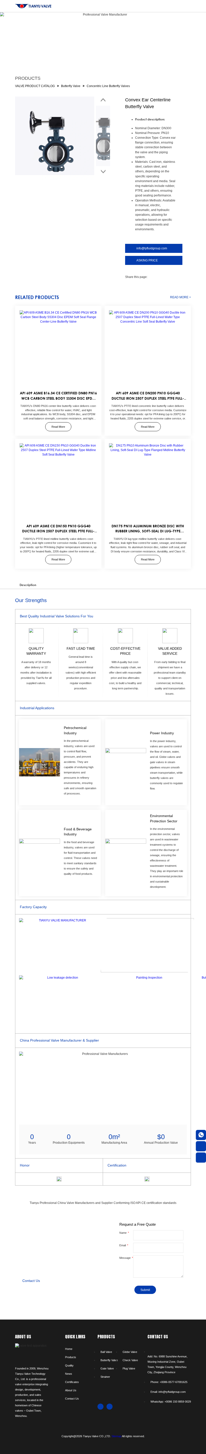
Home (68, 1348)
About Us (70, 1390)
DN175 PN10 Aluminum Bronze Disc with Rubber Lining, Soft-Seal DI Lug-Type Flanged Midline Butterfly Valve (148, 531)
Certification (117, 1165)
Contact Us (72, 1398)
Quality (69, 1365)
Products (70, 1357)
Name (123, 1232)
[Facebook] (100, 1407)
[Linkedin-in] (110, 1407)
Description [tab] (28, 585)
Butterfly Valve (70, 86)
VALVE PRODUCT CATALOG (35, 86)
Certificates (72, 1382)
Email (123, 1245)
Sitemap (116, 1436)
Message (125, 1257)
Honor (25, 1165)
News (68, 1373)
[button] (151, 277)
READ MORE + (180, 297)
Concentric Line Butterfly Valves (108, 86)
